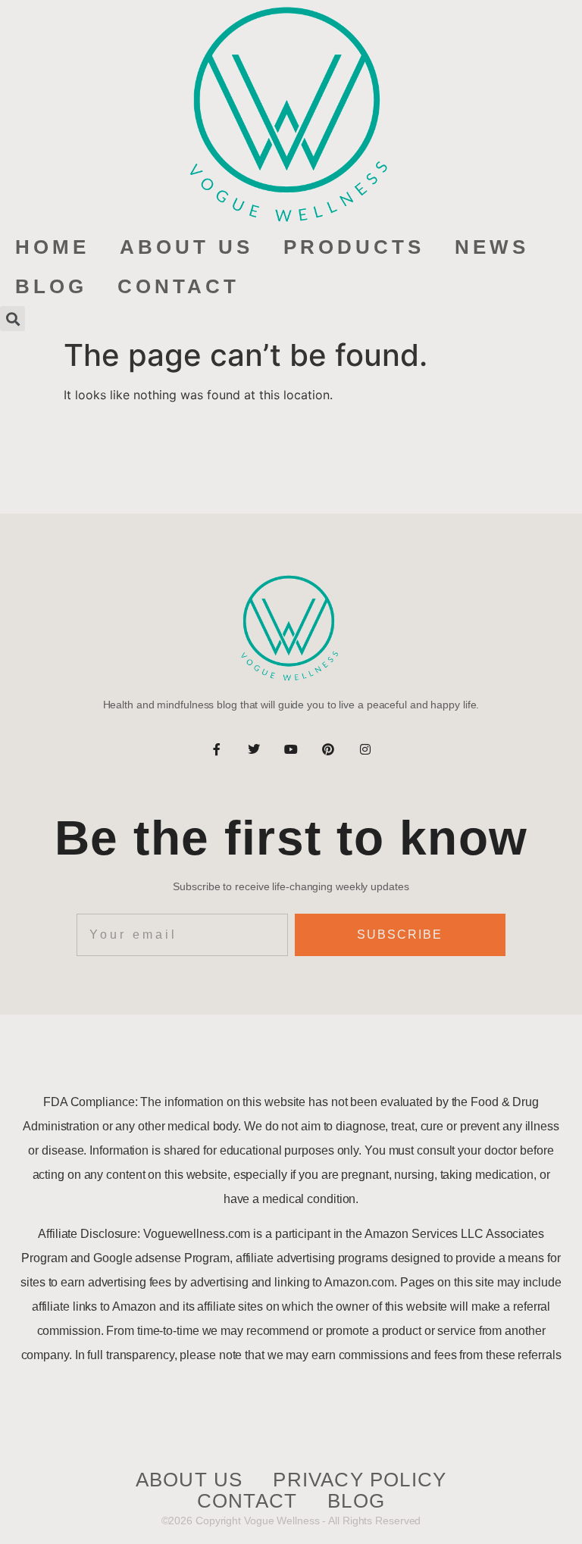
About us (186, 247)
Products (353, 247)
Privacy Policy (359, 1480)
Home (52, 247)
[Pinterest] (328, 749)
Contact (178, 286)
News (492, 247)
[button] (12, 318)
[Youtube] (291, 749)
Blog (51, 286)
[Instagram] (365, 749)
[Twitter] (254, 749)
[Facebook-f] (217, 749)
